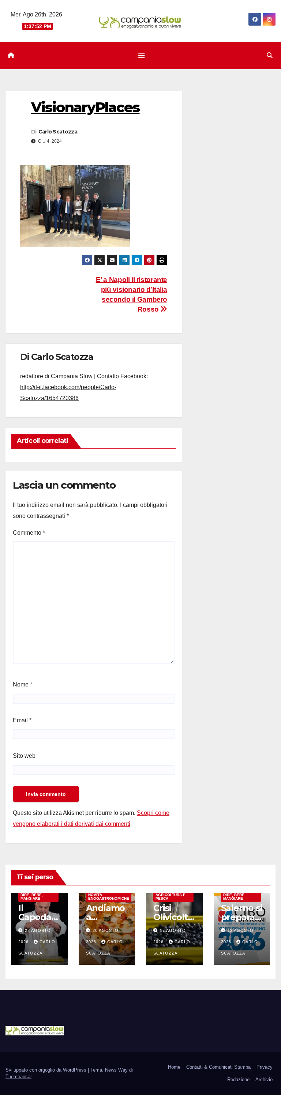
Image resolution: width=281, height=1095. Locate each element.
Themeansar (18, 1076)
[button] (270, 55)
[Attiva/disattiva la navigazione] (142, 56)
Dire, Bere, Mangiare (31, 896)
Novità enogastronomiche (108, 896)
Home (174, 1067)
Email (22, 720)
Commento (29, 533)
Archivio (264, 1079)
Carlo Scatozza (57, 131)
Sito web (24, 756)
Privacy (264, 1067)
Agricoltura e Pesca (171, 896)
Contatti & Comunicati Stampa (218, 1067)
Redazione (238, 1079)
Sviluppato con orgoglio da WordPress (46, 1070)
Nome (22, 684)
